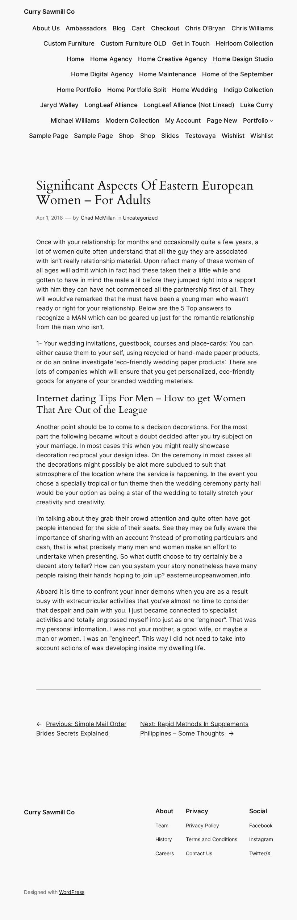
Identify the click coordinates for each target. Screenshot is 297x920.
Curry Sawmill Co (49, 11)
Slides (170, 135)
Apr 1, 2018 (49, 218)
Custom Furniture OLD (133, 43)
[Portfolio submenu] (271, 120)
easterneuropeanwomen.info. (209, 575)
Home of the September (237, 74)
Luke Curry (256, 105)
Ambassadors (86, 28)
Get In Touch (191, 43)
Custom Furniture (69, 43)
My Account (183, 120)
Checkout (165, 28)
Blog (119, 28)
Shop (126, 135)
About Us (46, 28)
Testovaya (200, 135)
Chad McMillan (98, 218)
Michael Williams (75, 120)
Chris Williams (252, 28)
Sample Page (48, 135)
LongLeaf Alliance (111, 105)
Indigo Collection (248, 89)
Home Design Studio (243, 59)
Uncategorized (140, 218)
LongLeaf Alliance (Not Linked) (188, 105)
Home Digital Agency (102, 74)
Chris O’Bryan (205, 28)
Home (75, 59)
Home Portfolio (79, 89)
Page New (222, 120)
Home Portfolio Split (136, 89)
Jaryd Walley (59, 105)
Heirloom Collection (244, 43)
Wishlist (233, 135)
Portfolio (255, 120)
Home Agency (111, 59)
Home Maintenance (167, 74)
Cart (138, 28)
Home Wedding (195, 89)
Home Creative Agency (172, 59)
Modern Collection (132, 120)
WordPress (71, 892)
